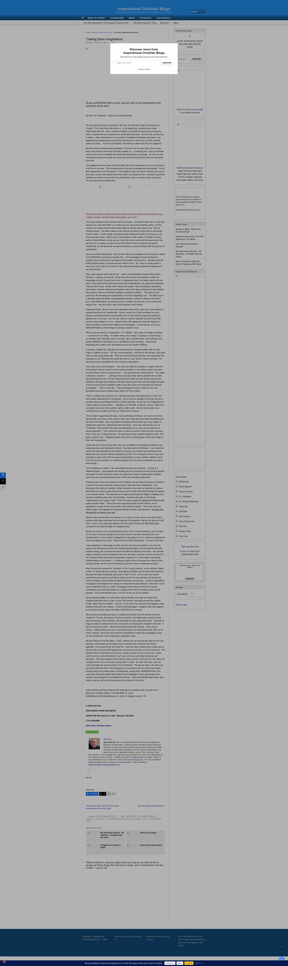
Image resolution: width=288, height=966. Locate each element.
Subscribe (167, 63)
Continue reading (144, 69)
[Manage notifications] (4, 961)
